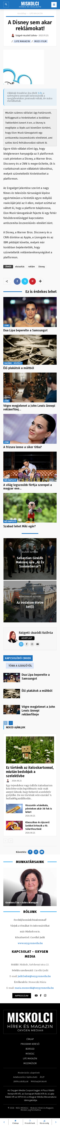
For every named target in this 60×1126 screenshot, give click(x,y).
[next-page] (11, 723)
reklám (31, 266)
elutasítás (19, 266)
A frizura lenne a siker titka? (22, 447)
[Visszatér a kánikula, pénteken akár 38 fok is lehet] (14, 808)
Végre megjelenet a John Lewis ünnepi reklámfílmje (38, 710)
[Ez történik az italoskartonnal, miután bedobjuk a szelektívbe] (30, 749)
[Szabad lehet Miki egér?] (30, 508)
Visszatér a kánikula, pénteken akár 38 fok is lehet (38, 808)
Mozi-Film (40, 41)
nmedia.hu (37, 943)
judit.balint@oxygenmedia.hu (34, 976)
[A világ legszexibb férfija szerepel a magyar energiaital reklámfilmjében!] (30, 467)
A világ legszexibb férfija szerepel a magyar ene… (27, 486)
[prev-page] (5, 723)
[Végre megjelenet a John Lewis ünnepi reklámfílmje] (30, 388)
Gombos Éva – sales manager (21, 902)
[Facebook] (17, 281)
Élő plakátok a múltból (18, 368)
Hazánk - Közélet (13, 363)
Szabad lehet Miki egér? (19, 526)
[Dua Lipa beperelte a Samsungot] (30, 312)
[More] (40, 281)
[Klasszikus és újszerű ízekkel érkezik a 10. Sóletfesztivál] (14, 825)
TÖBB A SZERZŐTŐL (20, 665)
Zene (6, 325)
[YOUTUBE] (36, 995)
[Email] (21, 644)
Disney (41, 266)
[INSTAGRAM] (45, 995)
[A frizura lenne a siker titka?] (30, 429)
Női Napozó (10, 480)
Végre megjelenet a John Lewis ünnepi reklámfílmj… (29, 407)
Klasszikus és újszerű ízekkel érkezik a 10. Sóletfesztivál (37, 825)
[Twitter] (25, 281)
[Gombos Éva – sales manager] (30, 887)
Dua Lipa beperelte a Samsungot (25, 330)
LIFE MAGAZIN (36, 13)
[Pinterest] (32, 281)
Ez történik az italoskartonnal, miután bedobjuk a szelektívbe (30, 771)
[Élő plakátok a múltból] (30, 350)
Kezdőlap (22, 13)
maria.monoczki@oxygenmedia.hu (34, 988)
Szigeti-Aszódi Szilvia (36, 633)
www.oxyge (24, 943)
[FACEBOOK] (40, 995)
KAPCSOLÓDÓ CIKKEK (18, 658)
